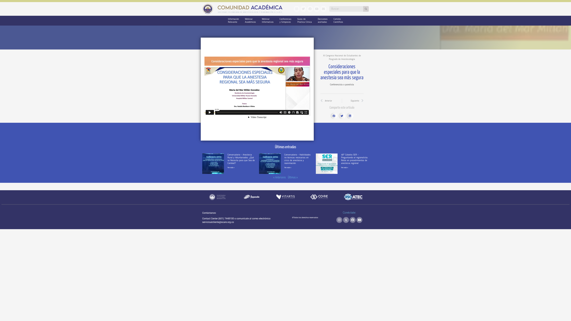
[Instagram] (339, 220)
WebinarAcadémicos (250, 20)
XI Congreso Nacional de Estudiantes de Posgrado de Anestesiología (342, 57)
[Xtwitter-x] (346, 220)
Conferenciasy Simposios (285, 20)
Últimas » (293, 177)
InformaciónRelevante (233, 20)
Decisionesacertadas (323, 20)
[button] (334, 115)
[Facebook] (353, 220)
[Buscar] (366, 9)
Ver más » (231, 168)
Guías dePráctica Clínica (304, 20)
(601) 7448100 (226, 218)
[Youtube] (359, 220)
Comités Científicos (338, 20)
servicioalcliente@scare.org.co (218, 222)
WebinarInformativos (268, 20)
